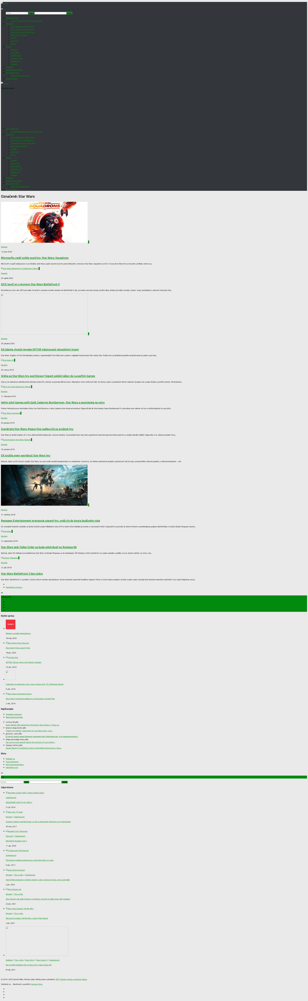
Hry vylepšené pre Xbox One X (23, 26)
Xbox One (9, 23)
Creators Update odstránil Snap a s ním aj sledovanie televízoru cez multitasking (38, 821)
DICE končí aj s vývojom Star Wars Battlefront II (30, 284)
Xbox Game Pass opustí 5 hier (18, 647)
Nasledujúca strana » (14, 587)
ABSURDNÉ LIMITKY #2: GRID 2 (19, 802)
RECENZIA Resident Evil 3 (16, 840)
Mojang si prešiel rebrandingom (18, 633)
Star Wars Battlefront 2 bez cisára (22, 573)
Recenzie (9, 67)
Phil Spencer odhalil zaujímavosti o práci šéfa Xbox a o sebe (30, 860)
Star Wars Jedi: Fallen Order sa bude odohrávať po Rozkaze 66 (39, 547)
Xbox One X (30, 960)
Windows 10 (16, 61)
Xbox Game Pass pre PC (20, 75)
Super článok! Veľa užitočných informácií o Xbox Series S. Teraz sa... (33, 724)
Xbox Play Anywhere (19, 35)
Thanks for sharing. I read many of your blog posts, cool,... (29, 730)
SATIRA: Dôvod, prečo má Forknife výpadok (23, 662)
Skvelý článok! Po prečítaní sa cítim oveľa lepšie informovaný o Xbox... (34, 748)
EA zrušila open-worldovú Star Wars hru (25, 455)
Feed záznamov (12, 761)
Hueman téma (36, 984)
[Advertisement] (154, 108)
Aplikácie (14, 64)
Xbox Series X (41, 960)
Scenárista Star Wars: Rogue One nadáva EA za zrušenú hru (37, 429)
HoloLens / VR (16, 58)
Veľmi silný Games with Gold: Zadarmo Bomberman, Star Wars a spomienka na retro (53, 402)
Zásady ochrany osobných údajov (73, 979)
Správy (8, 46)
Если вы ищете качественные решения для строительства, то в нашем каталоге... (42, 736)
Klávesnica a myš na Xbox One (23, 32)
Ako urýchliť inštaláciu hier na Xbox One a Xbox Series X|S (28, 964)
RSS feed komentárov (15, 764)
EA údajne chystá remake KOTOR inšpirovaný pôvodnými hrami (40, 349)
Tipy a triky (15, 52)
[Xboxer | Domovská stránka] (4, 3)
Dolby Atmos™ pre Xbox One (22, 29)
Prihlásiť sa (10, 758)
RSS (57, 979)
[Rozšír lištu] (2, 592)
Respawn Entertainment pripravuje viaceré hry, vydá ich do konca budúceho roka (50, 520)
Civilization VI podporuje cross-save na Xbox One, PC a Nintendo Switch (35, 684)
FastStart (15, 41)
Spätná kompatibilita (14, 69)
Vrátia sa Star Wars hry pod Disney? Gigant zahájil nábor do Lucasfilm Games (48, 376)
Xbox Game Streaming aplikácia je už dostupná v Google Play (30, 698)
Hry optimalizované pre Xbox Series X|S (26, 20)
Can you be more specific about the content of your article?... (30, 742)
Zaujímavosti (16, 55)
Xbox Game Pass (12, 72)
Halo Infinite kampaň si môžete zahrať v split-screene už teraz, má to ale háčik (38, 879)
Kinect (13, 43)
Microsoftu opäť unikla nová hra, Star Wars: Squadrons (35, 257)
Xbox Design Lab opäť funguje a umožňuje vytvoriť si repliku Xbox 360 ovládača (38, 899)
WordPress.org (12, 767)
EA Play (14, 38)
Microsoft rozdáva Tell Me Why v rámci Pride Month (27, 918)
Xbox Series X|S (12, 17)
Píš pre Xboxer (11, 78)
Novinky (14, 49)
